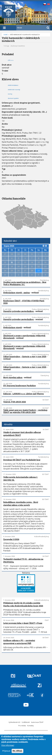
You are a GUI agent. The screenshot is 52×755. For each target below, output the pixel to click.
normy (10, 94)
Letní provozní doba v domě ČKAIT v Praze (22, 623)
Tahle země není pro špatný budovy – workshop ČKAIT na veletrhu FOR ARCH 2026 (25, 411)
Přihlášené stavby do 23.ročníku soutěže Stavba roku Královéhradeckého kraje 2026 (23, 604)
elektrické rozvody (14, 89)
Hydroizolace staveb (12, 327)
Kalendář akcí (10, 240)
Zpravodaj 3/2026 (11, 539)
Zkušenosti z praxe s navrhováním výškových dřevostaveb (24, 336)
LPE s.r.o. (11, 60)
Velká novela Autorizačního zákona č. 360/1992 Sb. (20, 478)
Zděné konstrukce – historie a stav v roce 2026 (24, 356)
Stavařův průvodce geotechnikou (18, 311)
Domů (6, 34)
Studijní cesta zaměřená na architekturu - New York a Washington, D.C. (24, 283)
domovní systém (13, 98)
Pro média (22, 725)
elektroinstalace (13, 85)
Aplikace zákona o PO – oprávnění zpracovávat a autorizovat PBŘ (19, 642)
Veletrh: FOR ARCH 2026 (14, 402)
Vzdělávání (26, 722)
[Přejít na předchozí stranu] (43, 246)
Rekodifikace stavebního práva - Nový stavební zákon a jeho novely (20, 503)
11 (12, 262)
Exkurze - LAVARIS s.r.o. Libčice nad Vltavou (23, 393)
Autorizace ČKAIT (37, 722)
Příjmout (6, 751)
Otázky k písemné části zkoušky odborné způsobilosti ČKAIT (22, 433)
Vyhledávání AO (14, 722)
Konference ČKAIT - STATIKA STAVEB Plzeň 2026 (23, 301)
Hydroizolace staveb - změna (16, 292)
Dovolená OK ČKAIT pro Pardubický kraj (21, 459)
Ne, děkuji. (17, 751)
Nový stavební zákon (12, 377)
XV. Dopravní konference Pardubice (19, 385)
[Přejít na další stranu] (46, 246)
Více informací (7, 745)
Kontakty (30, 725)
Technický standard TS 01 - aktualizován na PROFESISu (23, 560)
